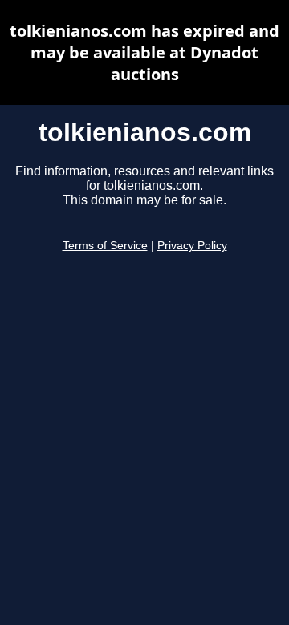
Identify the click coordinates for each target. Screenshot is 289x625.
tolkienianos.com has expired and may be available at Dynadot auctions (144, 52)
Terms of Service (105, 246)
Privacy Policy (192, 246)
